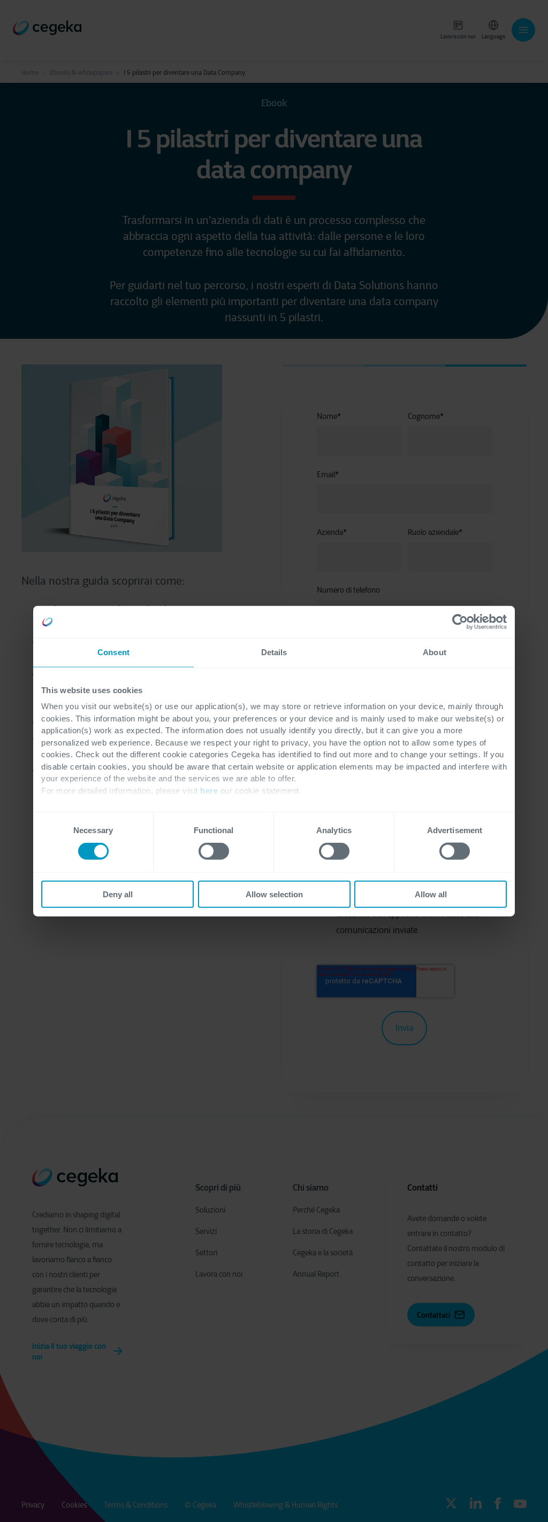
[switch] (214, 851)
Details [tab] (274, 652)
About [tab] (434, 652)
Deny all (118, 893)
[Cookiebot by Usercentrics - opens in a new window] (460, 622)
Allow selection (274, 893)
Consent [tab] (113, 652)
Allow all (431, 893)
